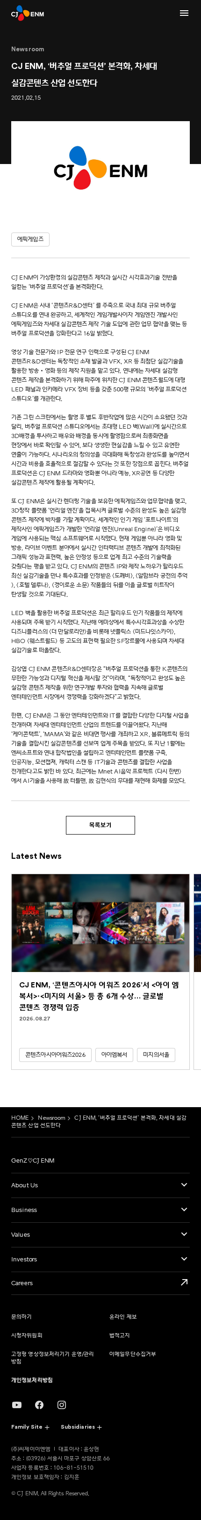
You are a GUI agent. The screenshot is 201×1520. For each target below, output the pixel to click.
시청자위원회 (27, 1335)
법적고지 (119, 1335)
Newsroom (51, 1118)
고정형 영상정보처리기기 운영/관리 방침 (52, 1358)
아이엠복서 (114, 1055)
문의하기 (21, 1317)
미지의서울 (156, 1055)
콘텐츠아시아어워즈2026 (55, 1055)
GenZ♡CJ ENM (32, 1160)
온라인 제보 (123, 1317)
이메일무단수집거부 (132, 1354)
